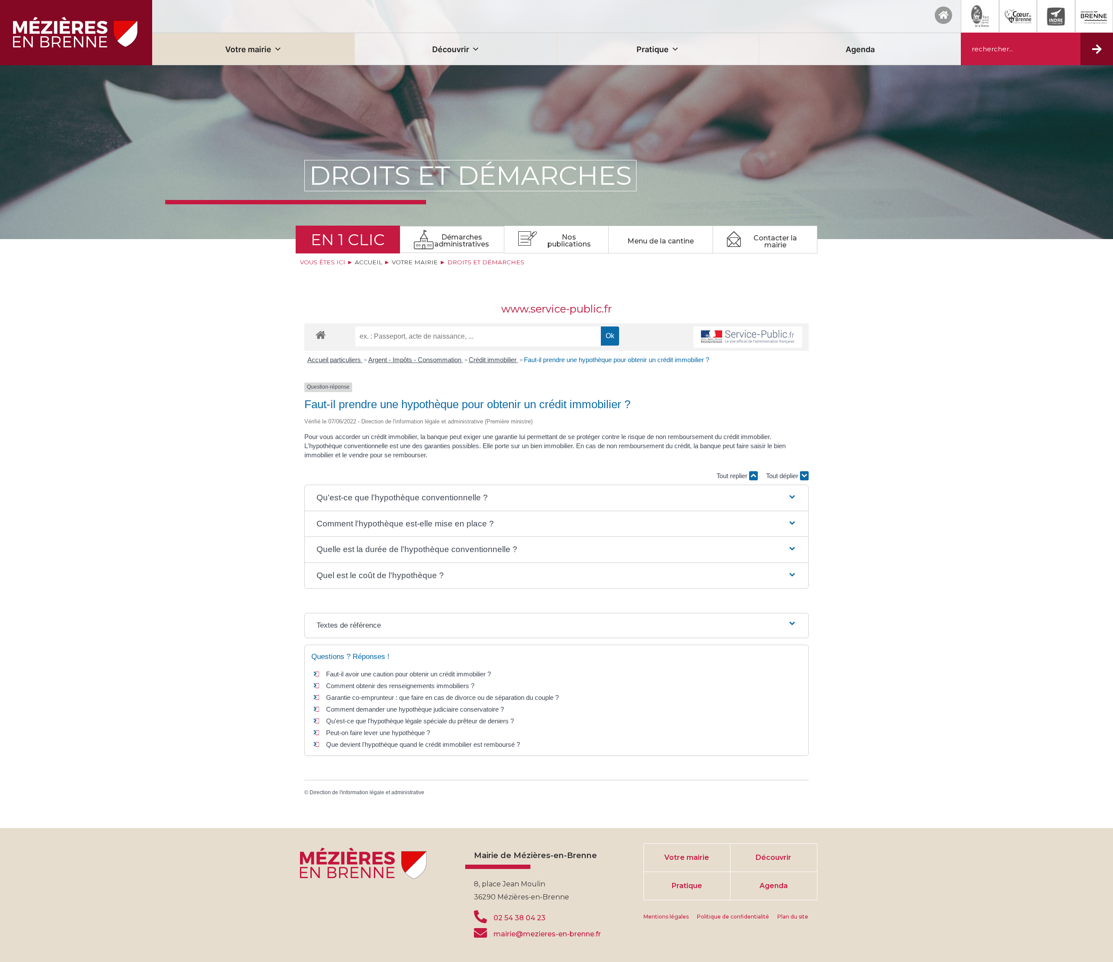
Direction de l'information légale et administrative (367, 792)
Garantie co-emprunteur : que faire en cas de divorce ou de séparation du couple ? (442, 697)
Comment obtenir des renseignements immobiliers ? (400, 685)
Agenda (860, 49)
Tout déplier (783, 475)
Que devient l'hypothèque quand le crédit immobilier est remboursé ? (423, 744)
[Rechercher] (1096, 49)
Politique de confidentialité (733, 916)
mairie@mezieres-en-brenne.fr (547, 934)
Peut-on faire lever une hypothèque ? (378, 732)
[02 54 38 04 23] (480, 916)
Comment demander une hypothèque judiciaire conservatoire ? (415, 709)
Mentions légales (666, 916)
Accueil (368, 262)
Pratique (652, 49)
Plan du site (792, 916)
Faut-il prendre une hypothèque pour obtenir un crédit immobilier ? (616, 359)
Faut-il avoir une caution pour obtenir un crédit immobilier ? (408, 674)
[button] (556, 498)
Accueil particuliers (335, 359)
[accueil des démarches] (320, 334)
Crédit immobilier (493, 359)
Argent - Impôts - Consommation (415, 359)
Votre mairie (248, 49)
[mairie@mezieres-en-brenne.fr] (480, 932)
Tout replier (732, 475)
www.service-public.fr (556, 309)
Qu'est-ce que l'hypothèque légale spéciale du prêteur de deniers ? (420, 721)
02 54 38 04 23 (519, 918)
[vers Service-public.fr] (747, 337)
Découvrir (450, 49)
